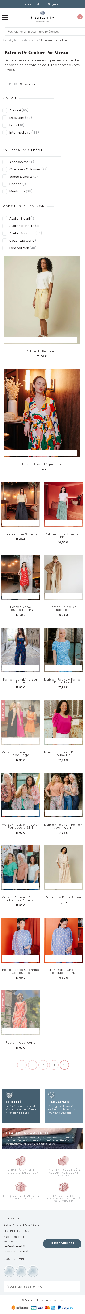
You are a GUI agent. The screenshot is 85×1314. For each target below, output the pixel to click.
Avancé (18, 110)
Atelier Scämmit (25, 233)
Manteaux (21, 191)
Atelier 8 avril (21, 218)
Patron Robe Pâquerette (41, 464)
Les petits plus (16, 1231)
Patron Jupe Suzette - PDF (63, 536)
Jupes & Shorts (24, 176)
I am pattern (22, 248)
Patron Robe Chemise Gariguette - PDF (63, 971)
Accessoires (21, 162)
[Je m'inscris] (75, 1286)
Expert (17, 125)
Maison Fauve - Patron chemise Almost (21, 899)
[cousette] (42, 16)
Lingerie (17, 184)
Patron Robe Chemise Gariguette (20, 971)
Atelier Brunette (25, 226)
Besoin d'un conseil (21, 1225)
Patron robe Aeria (20, 1042)
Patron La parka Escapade (63, 608)
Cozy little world (24, 240)
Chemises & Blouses (28, 169)
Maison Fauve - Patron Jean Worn (63, 826)
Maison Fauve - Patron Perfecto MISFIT (21, 826)
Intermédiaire (24, 132)
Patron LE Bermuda (42, 351)
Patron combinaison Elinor (20, 681)
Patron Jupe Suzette (21, 534)
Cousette (12, 1218)
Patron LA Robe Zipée (63, 897)
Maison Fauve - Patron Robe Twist (63, 681)
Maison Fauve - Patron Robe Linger (21, 754)
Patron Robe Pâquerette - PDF (21, 608)
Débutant (20, 117)
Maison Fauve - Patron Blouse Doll (63, 754)
